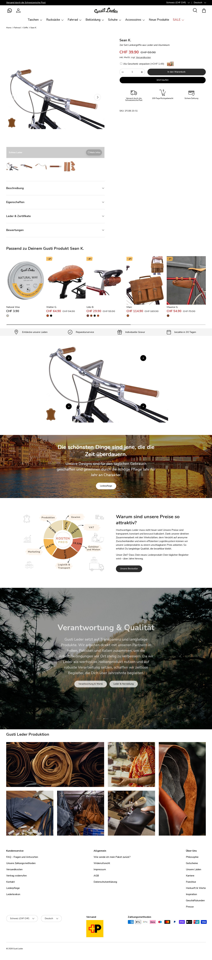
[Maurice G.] (186, 280)
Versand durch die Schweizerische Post (26, 2)
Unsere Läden (193, 869)
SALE (176, 20)
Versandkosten (143, 57)
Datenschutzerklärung (105, 882)
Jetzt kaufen (163, 79)
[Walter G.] (65, 280)
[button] (9, 10)
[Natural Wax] (25, 280)
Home (8, 27)
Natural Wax (13, 307)
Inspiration (191, 894)
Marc (129, 307)
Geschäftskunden (195, 900)
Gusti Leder (18, 948)
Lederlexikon (13, 894)
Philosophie (192, 857)
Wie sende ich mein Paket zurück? (112, 857)
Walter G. (51, 307)
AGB (96, 875)
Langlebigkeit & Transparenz (117, 678)
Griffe (25, 27)
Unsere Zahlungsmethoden (21, 863)
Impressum (100, 869)
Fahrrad (73, 20)
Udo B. (90, 307)
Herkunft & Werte (196, 888)
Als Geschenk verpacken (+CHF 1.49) (143, 64)
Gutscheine (192, 863)
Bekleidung (93, 20)
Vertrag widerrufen (16, 875)
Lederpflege (106, 485)
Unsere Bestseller (129, 568)
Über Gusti (86, 678)
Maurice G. (172, 307)
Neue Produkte (159, 20)
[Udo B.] (106, 280)
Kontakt (10, 882)
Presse (190, 906)
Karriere (190, 875)
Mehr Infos (95, 152)
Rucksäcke (53, 20)
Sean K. (33, 27)
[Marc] (146, 280)
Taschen (33, 20)
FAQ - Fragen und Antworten (22, 857)
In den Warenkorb (176, 71)
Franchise (191, 882)
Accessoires (133, 20)
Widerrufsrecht (102, 863)
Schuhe (113, 20)
